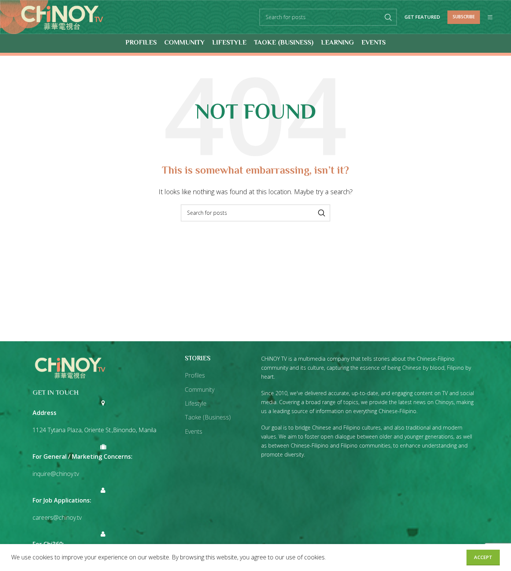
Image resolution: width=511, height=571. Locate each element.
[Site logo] (61, 16)
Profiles (195, 375)
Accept (483, 557)
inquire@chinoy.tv (56, 474)
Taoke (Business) (208, 417)
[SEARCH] (388, 17)
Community (199, 389)
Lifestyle (195, 403)
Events (193, 431)
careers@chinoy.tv (57, 517)
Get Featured (422, 17)
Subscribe (464, 16)
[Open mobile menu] (490, 17)
